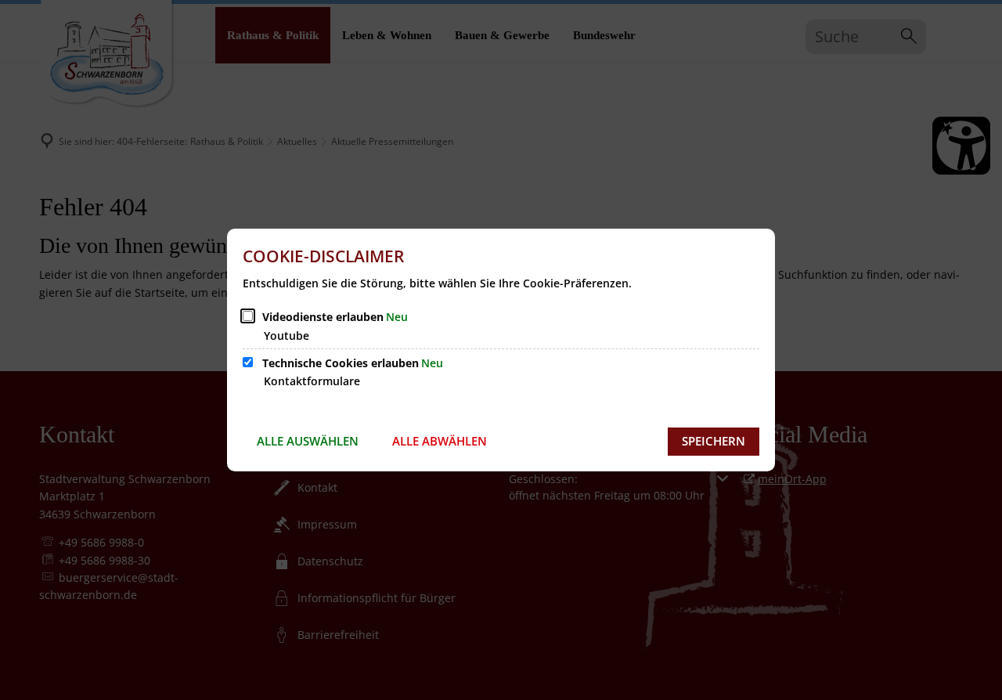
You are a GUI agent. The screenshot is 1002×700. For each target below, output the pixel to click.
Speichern (713, 441)
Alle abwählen (439, 441)
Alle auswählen (308, 441)
